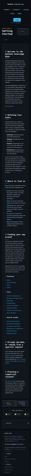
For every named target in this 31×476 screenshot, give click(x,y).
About (19, 13)
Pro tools (9, 213)
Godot (8, 280)
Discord (9, 191)
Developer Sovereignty (13, 323)
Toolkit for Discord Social (14, 310)
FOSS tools (10, 205)
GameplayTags (11, 303)
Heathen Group (8, 433)
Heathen (16, 4)
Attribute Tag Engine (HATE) (15, 298)
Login (17, 20)
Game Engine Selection (13, 321)
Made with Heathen (12, 222)
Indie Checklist (12, 381)
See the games (9, 106)
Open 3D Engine (11, 282)
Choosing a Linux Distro (13, 326)
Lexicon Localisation (12, 305)
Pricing (26, 9)
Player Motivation (12, 331)
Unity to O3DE (9, 361)
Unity (8, 285)
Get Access (18, 22)
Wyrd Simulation (11, 313)
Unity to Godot (21, 359)
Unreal (8, 287)
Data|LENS (10, 300)
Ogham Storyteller (12, 308)
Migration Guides (11, 333)
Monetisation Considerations (15, 328)
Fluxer (8, 201)
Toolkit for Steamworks (13, 296)
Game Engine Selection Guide (21, 403)
